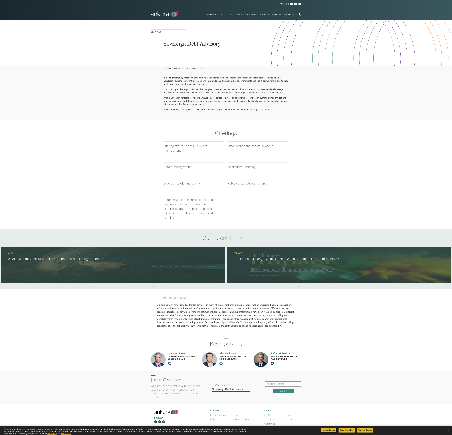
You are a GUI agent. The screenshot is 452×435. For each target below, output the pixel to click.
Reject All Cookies (346, 430)
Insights (214, 419)
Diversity (288, 415)
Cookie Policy (52, 434)
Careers (238, 415)
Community (270, 423)
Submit (283, 391)
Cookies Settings (329, 430)
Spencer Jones (177, 353)
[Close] (448, 430)
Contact (288, 419)
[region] (226, 430)
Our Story (269, 415)
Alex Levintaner (228, 353)
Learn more (263, 109)
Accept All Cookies (365, 430)
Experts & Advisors (219, 415)
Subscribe (282, 4)
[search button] (299, 14)
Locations (269, 419)
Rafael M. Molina (280, 353)
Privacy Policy (66, 434)
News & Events (241, 419)
